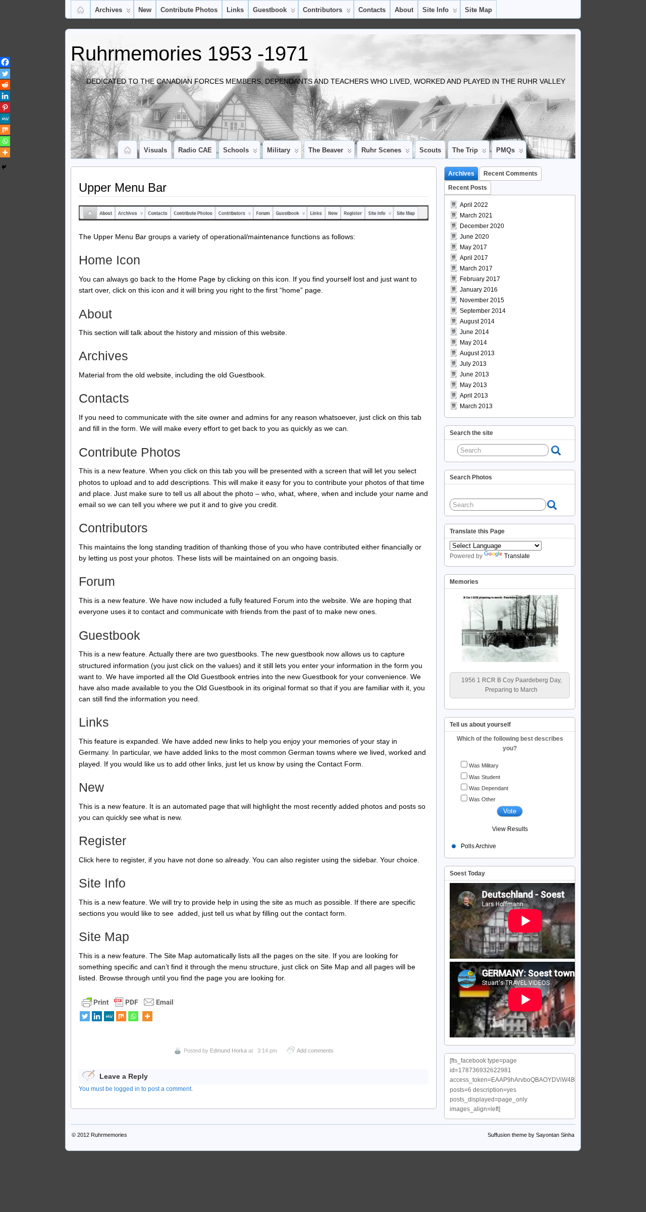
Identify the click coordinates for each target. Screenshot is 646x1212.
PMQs (505, 150)
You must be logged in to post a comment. (136, 1088)
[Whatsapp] (133, 1016)
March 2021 (476, 215)
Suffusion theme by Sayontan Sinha (531, 1135)
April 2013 (474, 395)
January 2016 (479, 289)
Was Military (484, 765)
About (404, 10)
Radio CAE (195, 150)
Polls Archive (478, 846)
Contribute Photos (189, 10)
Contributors (322, 10)
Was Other (482, 799)
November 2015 (482, 300)
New (144, 10)
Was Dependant (488, 788)
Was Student (484, 777)
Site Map (478, 10)
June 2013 (474, 374)
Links (235, 10)
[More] (147, 1016)
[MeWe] (109, 1016)
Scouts (430, 150)
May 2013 (473, 385)
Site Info (435, 10)
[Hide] (4, 167)
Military (278, 150)
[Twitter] (85, 1016)
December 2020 (482, 226)
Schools (236, 150)
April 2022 (474, 204)
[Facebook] (5, 62)
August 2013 (477, 353)
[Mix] (121, 1016)
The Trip (465, 150)
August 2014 (477, 321)
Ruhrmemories (109, 1135)
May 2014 (473, 342)
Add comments (315, 1051)
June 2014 (474, 332)
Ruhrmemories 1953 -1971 (189, 53)
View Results (510, 829)
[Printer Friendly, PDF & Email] (128, 1001)
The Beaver (325, 150)
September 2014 (483, 310)
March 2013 (476, 406)
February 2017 (480, 279)
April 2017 (474, 257)
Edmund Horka (228, 1051)
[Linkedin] (97, 1016)
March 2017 (476, 268)
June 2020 (474, 236)
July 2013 (473, 363)
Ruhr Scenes (381, 150)
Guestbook (270, 10)
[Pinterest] (5, 107)
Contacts (372, 10)
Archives (108, 10)
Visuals (155, 150)
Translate (517, 556)
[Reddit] (5, 85)
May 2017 (473, 247)
